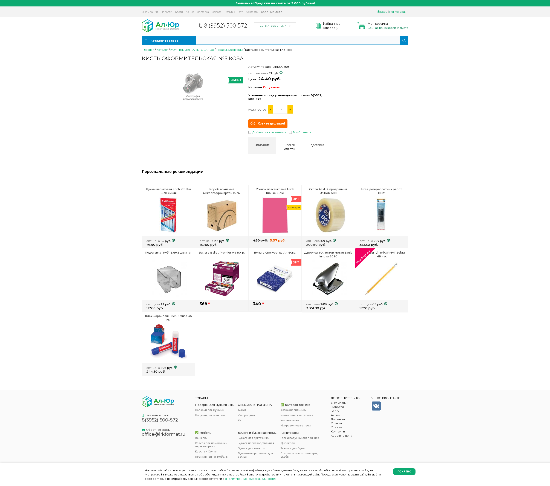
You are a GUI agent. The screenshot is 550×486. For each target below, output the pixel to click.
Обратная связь (158, 429)
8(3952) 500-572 (160, 420)
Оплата (217, 12)
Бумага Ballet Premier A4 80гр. (222, 252)
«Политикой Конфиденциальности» (250, 478)
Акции (190, 12)
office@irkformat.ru (163, 434)
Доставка (203, 12)
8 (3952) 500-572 (225, 25)
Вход (383, 11)
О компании (150, 12)
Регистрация (398, 11)
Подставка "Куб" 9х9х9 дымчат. (168, 252)
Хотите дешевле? (271, 123)
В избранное (302, 132)
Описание (262, 145)
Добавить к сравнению (269, 132)
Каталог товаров (165, 40)
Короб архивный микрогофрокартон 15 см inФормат (221, 192)
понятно (404, 471)
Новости (166, 12)
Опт (240, 12)
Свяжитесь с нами (273, 25)
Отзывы (230, 12)
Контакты (252, 12)
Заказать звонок (157, 415)
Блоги (179, 12)
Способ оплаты (289, 147)
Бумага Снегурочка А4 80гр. (275, 252)
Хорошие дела (271, 12)
